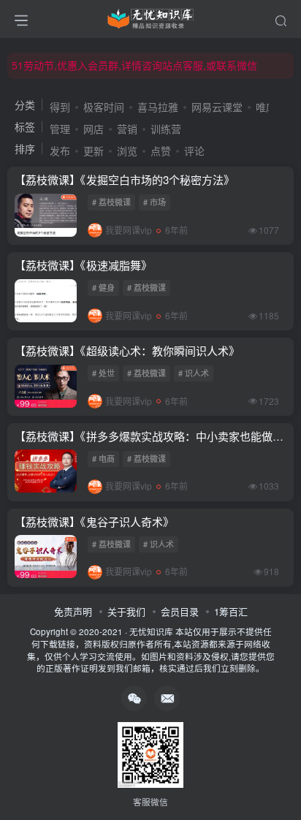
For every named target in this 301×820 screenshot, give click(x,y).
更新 (93, 150)
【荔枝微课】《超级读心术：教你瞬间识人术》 (127, 350)
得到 (60, 106)
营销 (127, 128)
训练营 (165, 128)
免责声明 (73, 611)
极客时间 (103, 106)
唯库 (266, 106)
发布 (60, 150)
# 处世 (103, 373)
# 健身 (103, 287)
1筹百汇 (231, 611)
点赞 (160, 150)
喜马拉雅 (157, 106)
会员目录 (180, 611)
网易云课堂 (217, 106)
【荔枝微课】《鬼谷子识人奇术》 (94, 521)
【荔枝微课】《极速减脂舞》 (83, 265)
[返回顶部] (279, 776)
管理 (60, 128)
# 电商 (103, 458)
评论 (194, 150)
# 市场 (154, 202)
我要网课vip (128, 230)
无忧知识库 (151, 631)
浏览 (127, 150)
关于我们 (126, 611)
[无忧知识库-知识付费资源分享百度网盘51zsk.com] (150, 16)
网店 (93, 128)
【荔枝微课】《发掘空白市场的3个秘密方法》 (125, 179)
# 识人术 (193, 373)
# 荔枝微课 (111, 202)
